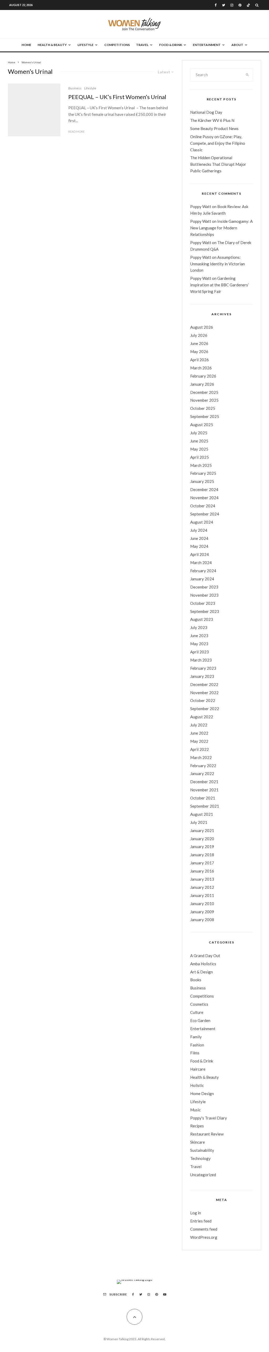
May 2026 (199, 351)
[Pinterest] (240, 5)
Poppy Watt (200, 206)
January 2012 (202, 887)
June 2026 (199, 343)
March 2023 (201, 660)
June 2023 (199, 635)
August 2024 (201, 522)
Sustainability (202, 1150)
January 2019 (202, 846)
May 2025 (199, 449)
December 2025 (204, 392)
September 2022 (204, 708)
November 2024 (204, 497)
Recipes (197, 1125)
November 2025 (204, 400)
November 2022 (204, 692)
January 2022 (202, 773)
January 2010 (202, 903)
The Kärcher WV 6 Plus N (212, 120)
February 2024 (203, 570)
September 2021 (204, 806)
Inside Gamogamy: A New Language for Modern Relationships (221, 228)
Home (26, 45)
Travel (142, 45)
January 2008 (202, 919)
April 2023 (199, 651)
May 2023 (199, 643)
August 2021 (201, 814)
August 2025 (201, 424)
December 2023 (204, 587)
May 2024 (199, 546)
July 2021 (198, 822)
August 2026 (201, 327)
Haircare (197, 1069)
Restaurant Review (207, 1134)
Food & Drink (170, 45)
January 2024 (202, 578)
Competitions (117, 45)
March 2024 (201, 562)
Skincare (197, 1142)
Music (195, 1109)
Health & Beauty (52, 45)
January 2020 (202, 838)
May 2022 (199, 741)
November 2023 (204, 595)
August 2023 (201, 619)
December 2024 (204, 489)
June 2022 (199, 733)
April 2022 (199, 749)
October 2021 (202, 798)
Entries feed (200, 1221)
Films (194, 1052)
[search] (247, 75)
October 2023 (202, 603)
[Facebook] (215, 5)
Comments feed (203, 1229)
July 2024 (198, 530)
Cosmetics (199, 1004)
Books (195, 979)
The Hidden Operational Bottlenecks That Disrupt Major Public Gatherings (218, 164)
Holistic (197, 1085)
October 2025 (202, 408)
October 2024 (202, 505)
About (237, 45)
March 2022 (201, 757)
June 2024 (199, 538)
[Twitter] (223, 5)
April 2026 (199, 359)
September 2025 (204, 416)
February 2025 (203, 473)
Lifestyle (85, 45)
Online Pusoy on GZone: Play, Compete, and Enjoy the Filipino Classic (217, 143)
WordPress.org (203, 1237)
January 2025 (202, 481)
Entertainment (207, 45)
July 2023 (198, 627)
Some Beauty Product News (214, 128)
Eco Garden (200, 1020)
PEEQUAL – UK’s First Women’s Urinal (117, 97)
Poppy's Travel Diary (208, 1118)
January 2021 (202, 830)
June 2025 (199, 440)
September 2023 (204, 611)
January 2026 (202, 384)
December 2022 (204, 684)
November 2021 (204, 789)
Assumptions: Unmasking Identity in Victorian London (217, 264)
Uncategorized (203, 1174)
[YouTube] (165, 1294)
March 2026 (201, 367)
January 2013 (202, 879)
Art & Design (201, 971)
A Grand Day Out (205, 955)
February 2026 (203, 376)
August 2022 (201, 716)
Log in (195, 1212)
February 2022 (203, 765)
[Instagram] (232, 5)
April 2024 (199, 554)
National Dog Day (206, 112)
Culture (196, 1012)
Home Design (202, 1093)
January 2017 (202, 862)
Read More (76, 131)
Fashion (197, 1045)
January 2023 (202, 676)
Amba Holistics (203, 963)
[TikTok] (248, 5)
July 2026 (198, 335)
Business (74, 88)
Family (196, 1036)
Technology (200, 1158)
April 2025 (199, 457)
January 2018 (202, 854)
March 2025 (201, 465)
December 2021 (204, 781)
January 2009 (202, 911)
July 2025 (198, 432)
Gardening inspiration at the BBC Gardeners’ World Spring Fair (219, 285)
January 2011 (202, 895)
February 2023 (203, 668)
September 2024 (204, 514)
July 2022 (198, 725)
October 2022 (202, 700)
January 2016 (202, 871)
